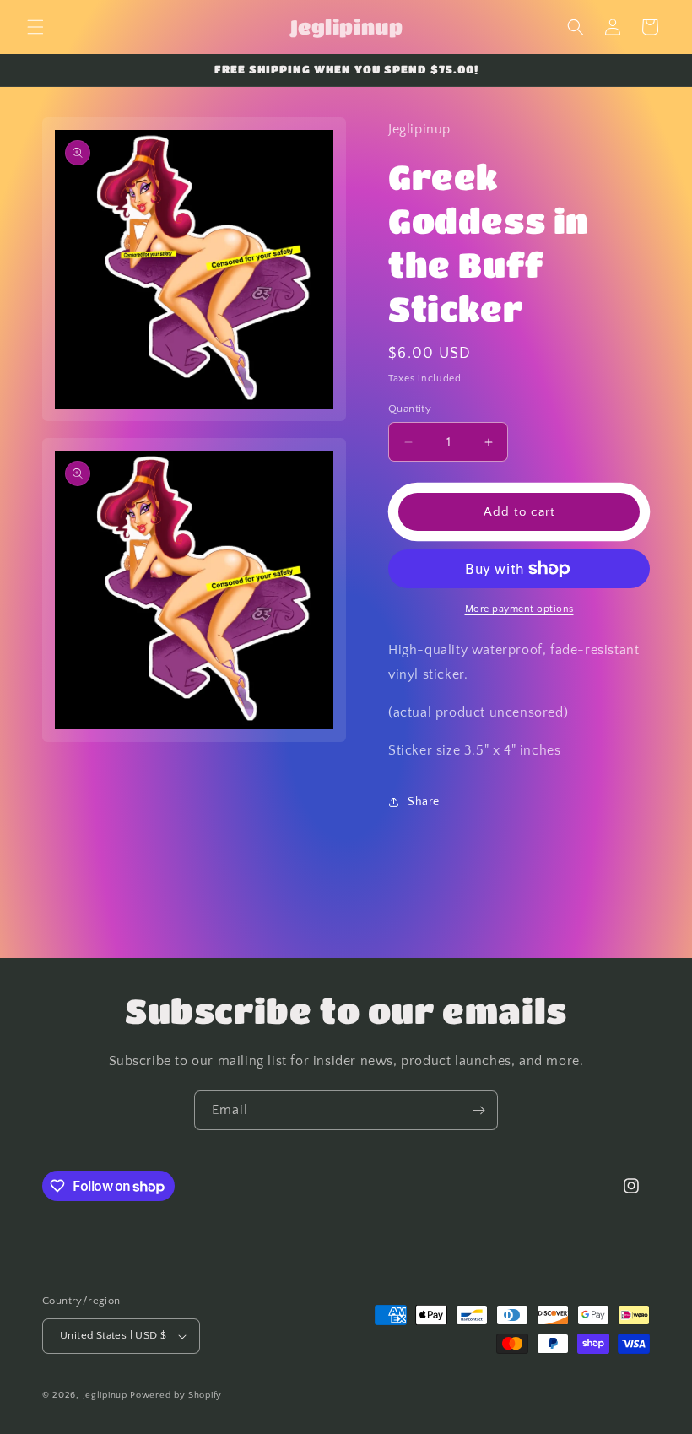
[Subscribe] (478, 1110)
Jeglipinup (105, 1395)
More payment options (519, 608)
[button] (35, 27)
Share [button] (424, 802)
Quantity (409, 408)
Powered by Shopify (176, 1395)
